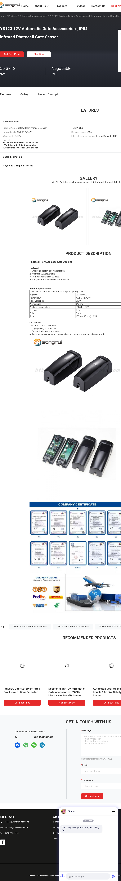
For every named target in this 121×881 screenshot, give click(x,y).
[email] (17, 745)
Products (12, 16)
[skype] (42, 745)
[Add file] (62, 876)
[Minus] (113, 811)
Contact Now (92, 796)
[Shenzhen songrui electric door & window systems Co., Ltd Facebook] (2, 842)
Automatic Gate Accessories (33, 16)
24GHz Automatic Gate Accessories (30, 626)
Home (3, 16)
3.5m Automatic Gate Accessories (73, 626)
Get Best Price (12, 54)
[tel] (50, 745)
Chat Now (39, 54)
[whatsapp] (25, 745)
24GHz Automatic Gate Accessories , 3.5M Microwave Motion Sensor (56, 692)
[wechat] (34, 745)
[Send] (113, 876)
